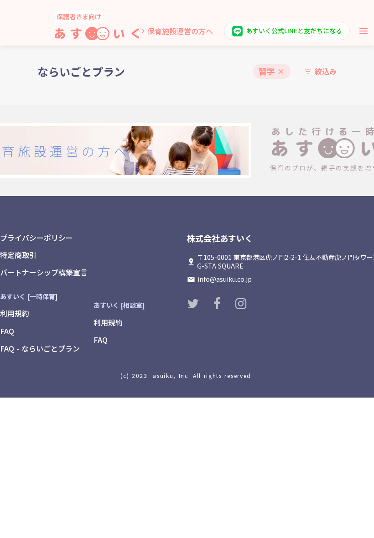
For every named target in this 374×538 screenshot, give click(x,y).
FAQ (7, 331)
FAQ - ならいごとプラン (40, 348)
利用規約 (14, 313)
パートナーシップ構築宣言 (44, 272)
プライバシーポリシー (36, 238)
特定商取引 (18, 255)
